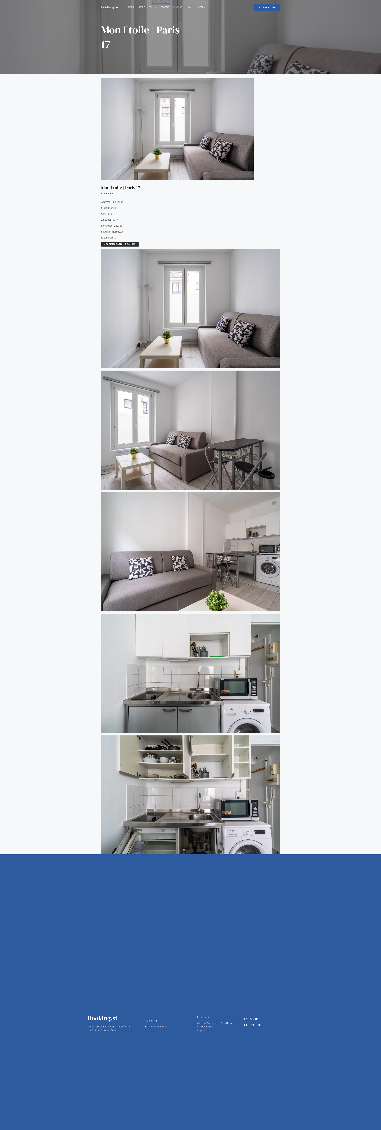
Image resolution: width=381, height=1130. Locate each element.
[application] (155, 7)
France (105, 193)
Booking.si (109, 7)
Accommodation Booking (120, 244)
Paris (113, 193)
